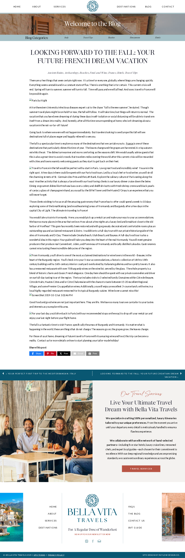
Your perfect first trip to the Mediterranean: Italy (42, 373)
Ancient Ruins (55, 72)
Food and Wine (98, 72)
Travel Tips (131, 72)
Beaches (84, 72)
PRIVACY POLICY (56, 555)
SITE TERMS (39, 555)
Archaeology (72, 72)
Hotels (120, 72)
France (112, 72)
